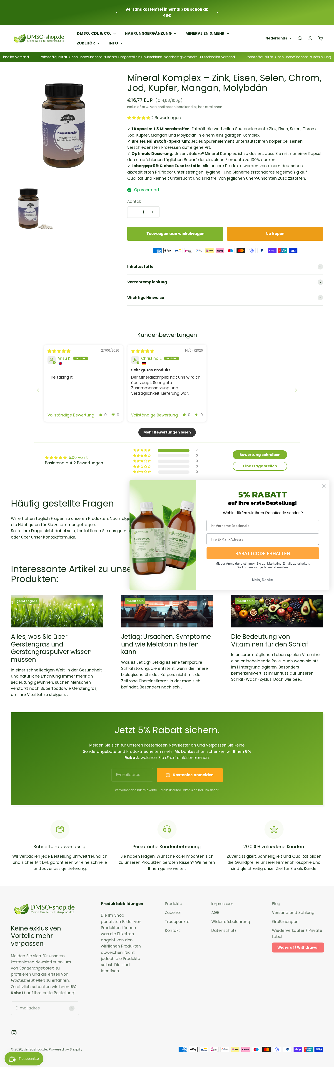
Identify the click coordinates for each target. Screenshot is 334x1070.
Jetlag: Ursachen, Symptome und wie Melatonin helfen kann (166, 644)
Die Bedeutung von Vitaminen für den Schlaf (269, 640)
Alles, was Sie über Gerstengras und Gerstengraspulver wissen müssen (51, 648)
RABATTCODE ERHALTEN (262, 553)
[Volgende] (217, 12)
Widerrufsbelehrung (230, 921)
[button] (139, 117)
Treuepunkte (177, 921)
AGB (215, 912)
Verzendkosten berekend (171, 106)
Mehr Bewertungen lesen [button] (167, 432)
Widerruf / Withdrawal (298, 947)
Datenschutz (223, 930)
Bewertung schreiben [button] (260, 454)
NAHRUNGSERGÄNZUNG (148, 33)
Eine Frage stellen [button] (260, 466)
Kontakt (172, 930)
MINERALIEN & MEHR (204, 33)
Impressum (222, 903)
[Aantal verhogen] (152, 212)
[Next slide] (296, 390)
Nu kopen (275, 233)
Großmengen (285, 921)
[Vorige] (116, 12)
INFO (113, 43)
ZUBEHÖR (86, 43)
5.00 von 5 (79, 457)
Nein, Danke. (263, 580)
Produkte (173, 903)
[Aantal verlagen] (134, 212)
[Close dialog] (324, 486)
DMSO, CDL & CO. (94, 33)
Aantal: (134, 201)
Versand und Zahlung (293, 912)
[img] (58, 351)
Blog (276, 903)
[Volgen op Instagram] (14, 1033)
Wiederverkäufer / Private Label (297, 933)
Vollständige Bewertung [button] (70, 415)
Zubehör (173, 912)
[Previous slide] (38, 390)
